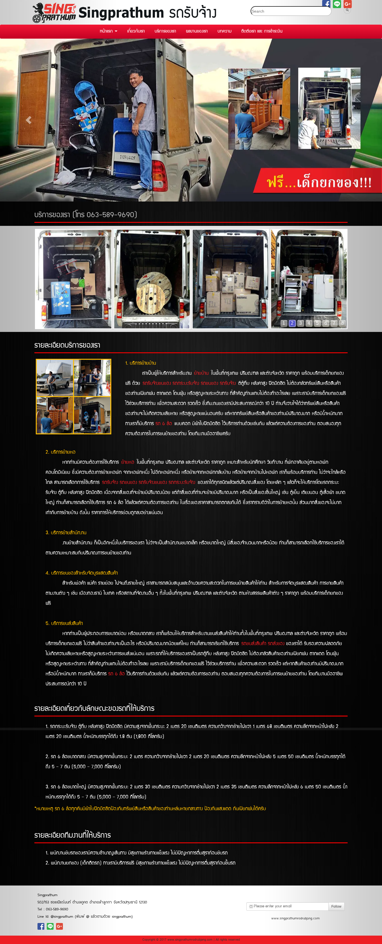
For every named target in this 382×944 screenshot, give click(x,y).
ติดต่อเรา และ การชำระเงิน (261, 32)
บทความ (225, 32)
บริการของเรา (165, 32)
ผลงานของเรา (197, 32)
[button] (28, 120)
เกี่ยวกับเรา (136, 32)
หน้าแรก (107, 32)
